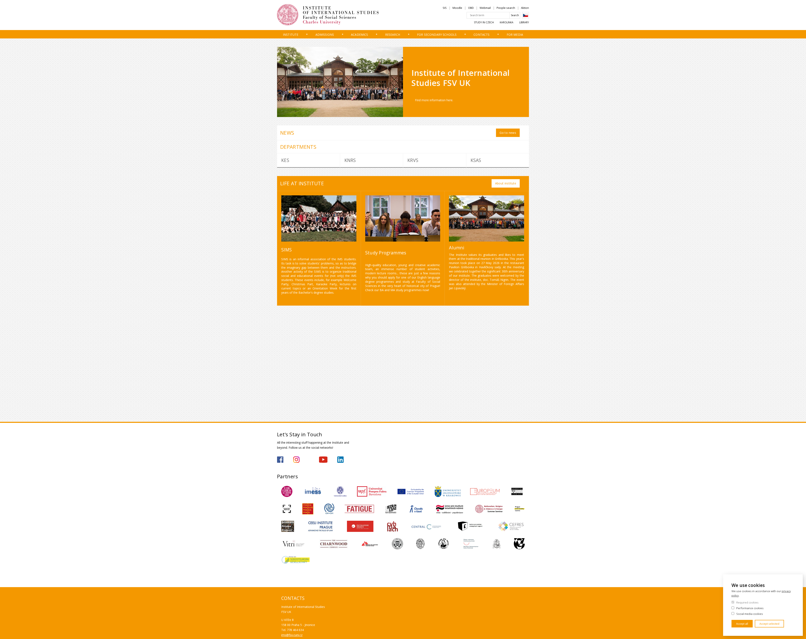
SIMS (286, 249)
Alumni (456, 247)
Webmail (485, 8)
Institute (290, 35)
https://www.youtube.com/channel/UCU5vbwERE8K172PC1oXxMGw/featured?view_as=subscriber (323, 459)
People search (506, 8)
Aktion (525, 8)
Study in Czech (484, 22)
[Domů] (335, 15)
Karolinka (506, 22)
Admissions (324, 35)
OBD (471, 8)
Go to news (508, 133)
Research (392, 35)
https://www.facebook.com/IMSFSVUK (280, 459)
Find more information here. (434, 100)
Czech (525, 15)
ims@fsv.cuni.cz (291, 635)
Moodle (457, 8)
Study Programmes (385, 252)
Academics (359, 35)
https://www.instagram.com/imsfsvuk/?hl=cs (296, 459)
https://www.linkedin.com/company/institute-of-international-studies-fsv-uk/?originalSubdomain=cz (340, 459)
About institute (505, 183)
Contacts (481, 35)
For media (515, 35)
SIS (445, 8)
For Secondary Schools (437, 35)
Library (524, 22)
